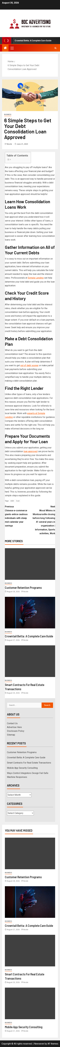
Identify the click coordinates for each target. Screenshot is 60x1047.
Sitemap (11, 734)
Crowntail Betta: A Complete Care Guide (29, 636)
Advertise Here (14, 727)
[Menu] (12, 48)
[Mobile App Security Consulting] (30, 1003)
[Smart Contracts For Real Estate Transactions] (30, 661)
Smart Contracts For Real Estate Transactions (29, 762)
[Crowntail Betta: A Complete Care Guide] (30, 612)
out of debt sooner (29, 365)
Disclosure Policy (15, 731)
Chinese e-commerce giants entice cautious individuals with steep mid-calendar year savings (16, 516)
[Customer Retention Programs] (30, 564)
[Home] (5, 48)
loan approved (30, 451)
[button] (12, 48)
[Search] (55, 48)
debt (12, 501)
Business (7, 114)
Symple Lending (36, 277)
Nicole (9, 144)
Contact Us (12, 723)
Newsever (39, 1043)
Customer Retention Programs (23, 587)
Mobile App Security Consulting (22, 768)
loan (18, 501)
